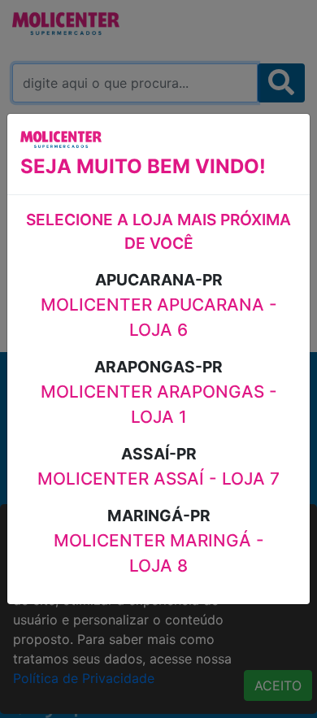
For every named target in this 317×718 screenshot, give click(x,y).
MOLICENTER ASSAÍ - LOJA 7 (158, 478)
